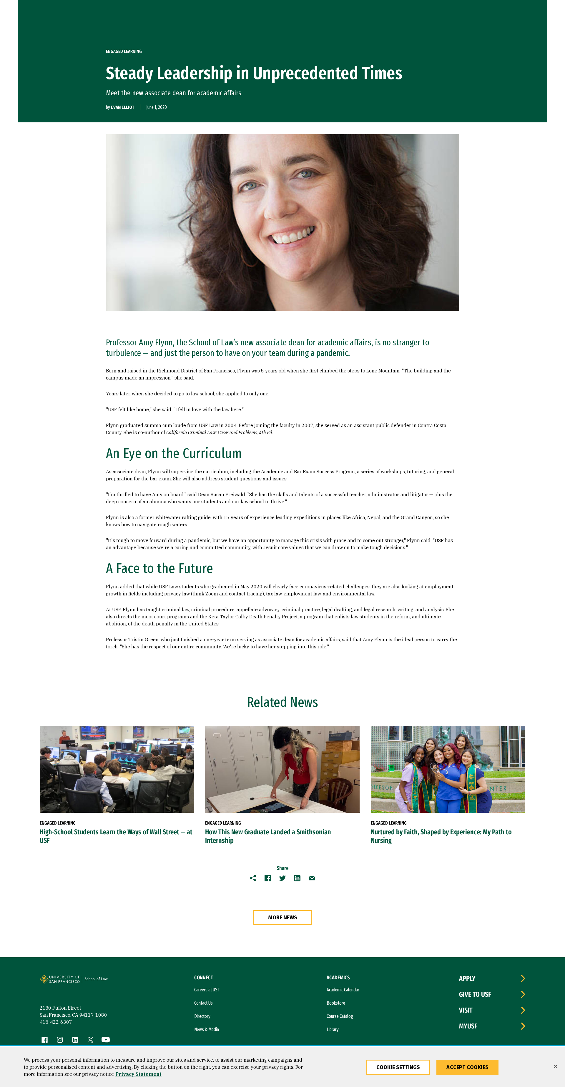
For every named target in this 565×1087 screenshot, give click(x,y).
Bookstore (336, 1003)
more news (282, 917)
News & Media (206, 1029)
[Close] (555, 1066)
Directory (202, 1016)
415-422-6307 (56, 1022)
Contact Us (203, 1003)
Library (333, 1029)
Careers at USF (207, 990)
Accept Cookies (467, 1067)
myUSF (468, 1026)
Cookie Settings (398, 1067)
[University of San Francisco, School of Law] (103, 982)
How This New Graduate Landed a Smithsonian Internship (268, 836)
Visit (466, 1010)
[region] (282, 1067)
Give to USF (475, 994)
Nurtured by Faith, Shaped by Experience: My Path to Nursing (441, 836)
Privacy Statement (138, 1074)
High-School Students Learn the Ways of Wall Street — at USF (116, 836)
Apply (467, 978)
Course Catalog (340, 1016)
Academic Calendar (343, 990)
